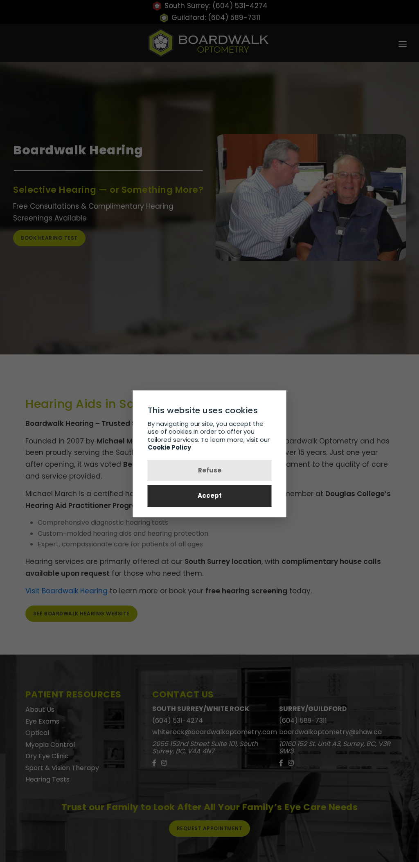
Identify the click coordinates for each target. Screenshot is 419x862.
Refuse (209, 470)
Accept (210, 495)
